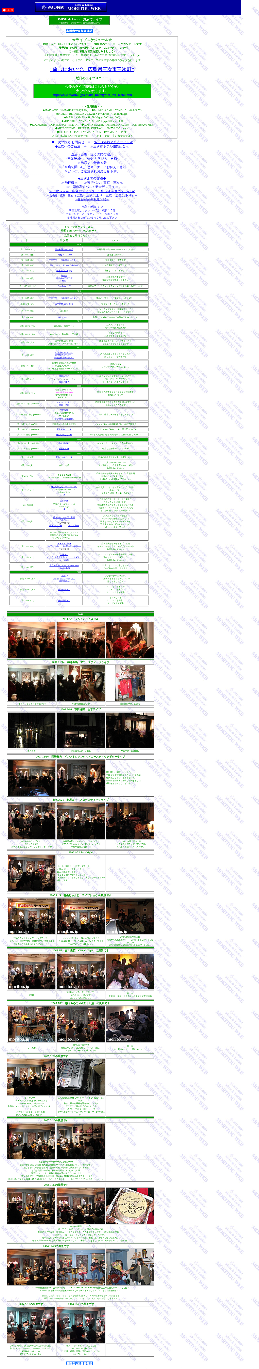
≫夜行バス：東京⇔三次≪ (103, 182)
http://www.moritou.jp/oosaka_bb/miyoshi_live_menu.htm (92, 95)
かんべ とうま (64, 402)
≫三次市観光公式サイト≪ (113, 142)
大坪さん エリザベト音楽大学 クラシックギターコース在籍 (64, 557)
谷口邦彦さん (64, 600)
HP (68, 448)
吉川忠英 (64, 501)
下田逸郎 (64, 410)
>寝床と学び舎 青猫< (102, 158)
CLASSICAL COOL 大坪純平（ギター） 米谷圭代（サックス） (64, 355)
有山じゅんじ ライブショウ (64, 486)
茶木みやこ (64, 376)
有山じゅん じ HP (64, 434)
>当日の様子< (64, 382)
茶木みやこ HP (64, 429)
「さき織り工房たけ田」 (64, 419)
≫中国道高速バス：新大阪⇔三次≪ (92, 187)
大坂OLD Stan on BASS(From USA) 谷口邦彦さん (64, 578)
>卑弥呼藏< (73, 158)
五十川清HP (73, 525)
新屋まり (63, 448)
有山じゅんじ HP (64, 457)
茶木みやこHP (55, 525)
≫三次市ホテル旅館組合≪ (109, 146)
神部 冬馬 (64, 405)
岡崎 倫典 (62, 443)
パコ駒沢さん (64, 589)
